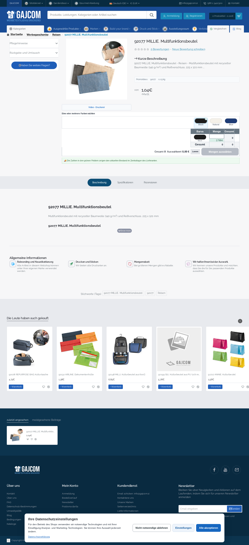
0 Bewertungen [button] (160, 49)
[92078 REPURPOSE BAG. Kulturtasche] (29, 349)
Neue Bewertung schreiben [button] (188, 49)
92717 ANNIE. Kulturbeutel (222, 374)
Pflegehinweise (19, 43)
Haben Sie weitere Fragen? (35, 65)
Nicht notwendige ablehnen (152, 527)
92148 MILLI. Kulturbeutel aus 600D (126, 374)
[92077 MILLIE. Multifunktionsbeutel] (16, 435)
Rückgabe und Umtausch (25, 52)
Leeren (195, 151)
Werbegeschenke (37, 34)
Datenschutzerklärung (39, 537)
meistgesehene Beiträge (46, 419)
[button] (124, 231)
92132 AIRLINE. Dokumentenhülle (76, 374)
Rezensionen (150, 182)
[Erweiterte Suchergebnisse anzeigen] (151, 15)
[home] (15, 34)
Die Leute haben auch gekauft (27, 318)
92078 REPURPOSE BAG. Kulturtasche (28, 374)
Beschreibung (99, 182)
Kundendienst (127, 485)
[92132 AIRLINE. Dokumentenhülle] (79, 349)
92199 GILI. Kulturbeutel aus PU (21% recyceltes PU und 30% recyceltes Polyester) (179, 374)
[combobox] (97, 15)
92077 (150, 293)
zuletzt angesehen (17, 419)
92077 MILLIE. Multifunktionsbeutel (123, 293)
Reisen (56, 34)
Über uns (13, 485)
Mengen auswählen (220, 151)
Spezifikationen (125, 182)
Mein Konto (70, 485)
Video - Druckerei (96, 107)
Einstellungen (183, 527)
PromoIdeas (142, 79)
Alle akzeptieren (208, 527)
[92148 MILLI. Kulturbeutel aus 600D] (129, 349)
